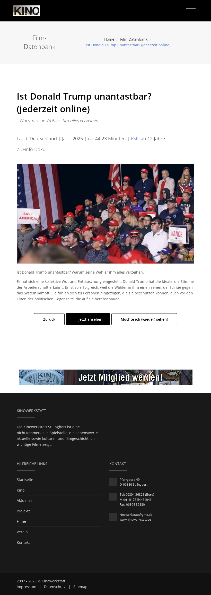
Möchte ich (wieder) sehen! (144, 319)
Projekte (24, 511)
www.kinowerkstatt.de (135, 519)
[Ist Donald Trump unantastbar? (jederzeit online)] (105, 213)
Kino (20, 490)
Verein (22, 531)
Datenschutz (55, 586)
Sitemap (80, 586)
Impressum (26, 586)
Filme (21, 521)
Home (109, 39)
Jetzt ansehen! (90, 319)
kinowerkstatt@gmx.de (136, 514)
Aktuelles (24, 500)
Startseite (25, 479)
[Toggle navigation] (190, 11)
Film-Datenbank (133, 39)
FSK (134, 138)
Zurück (49, 319)
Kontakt (23, 542)
